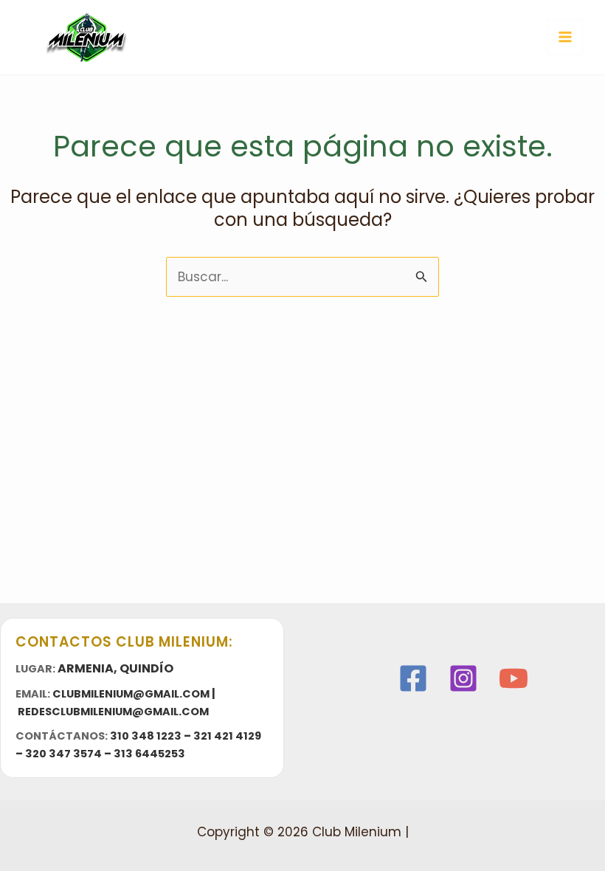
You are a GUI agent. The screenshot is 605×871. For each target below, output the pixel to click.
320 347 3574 (63, 753)
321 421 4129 (227, 736)
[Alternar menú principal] (565, 36)
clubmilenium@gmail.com (131, 693)
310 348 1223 (146, 736)
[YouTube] (513, 678)
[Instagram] (463, 678)
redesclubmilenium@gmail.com (113, 711)
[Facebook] (413, 678)
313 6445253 (149, 753)
